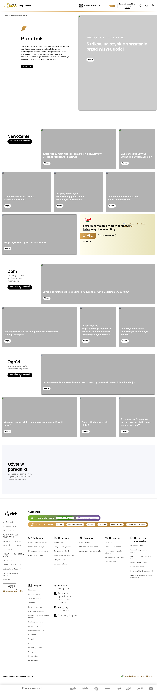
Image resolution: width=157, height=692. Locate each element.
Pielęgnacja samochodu (63, 609)
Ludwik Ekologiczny (65, 518)
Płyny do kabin (59, 560)
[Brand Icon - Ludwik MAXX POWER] (72, 688)
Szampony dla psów (67, 615)
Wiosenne (32, 635)
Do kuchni (38, 538)
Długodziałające (34, 594)
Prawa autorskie (9, 526)
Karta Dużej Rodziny (11, 569)
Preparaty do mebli (137, 545)
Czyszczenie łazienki (61, 551)
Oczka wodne (33, 660)
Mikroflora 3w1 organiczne (38, 611)
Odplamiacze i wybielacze (88, 547)
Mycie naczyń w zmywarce (38, 551)
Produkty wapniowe (35, 622)
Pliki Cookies (8, 531)
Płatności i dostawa (11, 545)
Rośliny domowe (34, 626)
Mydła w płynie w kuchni (37, 542)
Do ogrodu (38, 585)
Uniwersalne (33, 656)
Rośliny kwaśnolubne (36, 630)
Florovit (91, 524)
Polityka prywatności (12, 541)
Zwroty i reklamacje (11, 565)
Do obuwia (114, 538)
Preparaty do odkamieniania (64, 555)
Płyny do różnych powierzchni (141, 571)
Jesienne (31, 603)
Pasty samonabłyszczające (114, 557)
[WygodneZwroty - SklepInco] (9, 586)
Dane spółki (7, 522)
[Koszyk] (146, 5)
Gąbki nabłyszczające (113, 547)
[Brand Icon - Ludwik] (107, 688)
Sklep (112, 5)
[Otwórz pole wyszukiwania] (140, 5)
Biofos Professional (75, 524)
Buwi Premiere (116, 524)
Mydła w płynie (59, 542)
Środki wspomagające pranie (90, 551)
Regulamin (7, 550)
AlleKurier (12, 587)
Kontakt (6, 579)
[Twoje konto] (152, 5)
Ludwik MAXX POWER (136, 524)
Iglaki (30, 643)
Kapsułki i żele (84, 542)
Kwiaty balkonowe (35, 607)
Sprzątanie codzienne (105, 37)
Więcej (127, 7)
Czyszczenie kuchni (35, 555)
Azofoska (102, 524)
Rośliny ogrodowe (35, 647)
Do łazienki (63, 538)
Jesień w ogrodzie (34, 598)
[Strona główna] (10, 5)
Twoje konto (8, 560)
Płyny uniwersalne (137, 567)
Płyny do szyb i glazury (62, 547)
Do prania (88, 538)
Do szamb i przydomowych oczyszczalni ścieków (66, 598)
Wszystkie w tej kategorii (20, 140)
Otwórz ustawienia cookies (13, 591)
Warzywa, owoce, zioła (36, 652)
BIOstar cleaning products (87, 518)
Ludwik (60, 524)
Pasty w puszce (110, 562)
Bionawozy (32, 590)
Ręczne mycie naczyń (36, 547)
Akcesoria (108, 542)
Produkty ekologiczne (64, 587)
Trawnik (31, 639)
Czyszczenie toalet (60, 564)
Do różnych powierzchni (140, 539)
